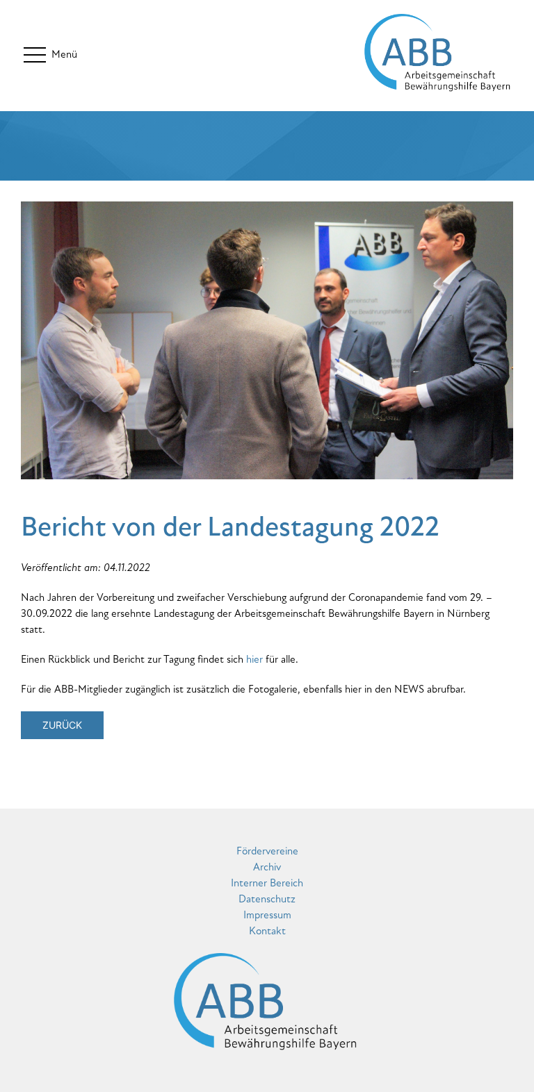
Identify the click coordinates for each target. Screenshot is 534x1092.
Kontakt (267, 931)
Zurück (62, 725)
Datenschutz (267, 899)
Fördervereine (267, 851)
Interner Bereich (267, 883)
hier (254, 659)
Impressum (267, 915)
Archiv (267, 867)
